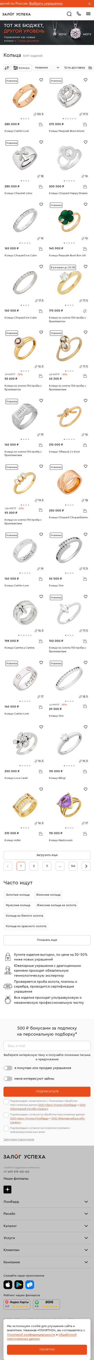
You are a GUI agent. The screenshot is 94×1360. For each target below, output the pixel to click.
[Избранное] (41, 79)
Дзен (7, 1189)
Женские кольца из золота (56, 905)
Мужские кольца (18, 905)
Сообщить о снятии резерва (83, 310)
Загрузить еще (47, 855)
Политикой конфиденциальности (31, 1334)
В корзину (40, 124)
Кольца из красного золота (26, 926)
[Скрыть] (89, 4)
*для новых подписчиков (18, 1139)
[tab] (21, 118)
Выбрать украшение (25, 3)
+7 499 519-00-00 (16, 1171)
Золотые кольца (18, 894)
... (60, 866)
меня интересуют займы (34, 1078)
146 (73, 866)
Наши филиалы (16, 1178)
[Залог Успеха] (16, 14)
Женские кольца (48, 894)
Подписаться (47, 1091)
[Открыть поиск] (69, 14)
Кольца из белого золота (24, 915)
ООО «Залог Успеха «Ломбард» (57, 1104)
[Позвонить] (78, 13)
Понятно (47, 1349)
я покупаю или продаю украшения (42, 1068)
